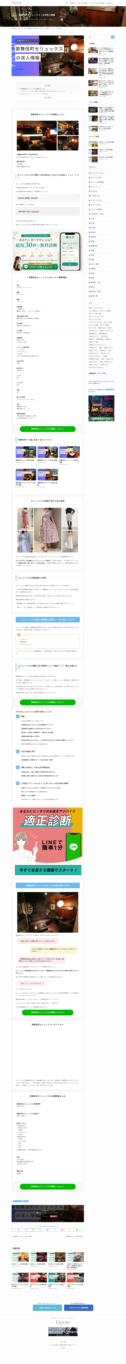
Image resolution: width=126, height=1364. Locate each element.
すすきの (94, 191)
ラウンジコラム (96, 200)
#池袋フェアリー (108, 347)
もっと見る (48, 97)
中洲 (92, 223)
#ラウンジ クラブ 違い (95, 319)
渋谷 (92, 255)
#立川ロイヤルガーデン (95, 356)
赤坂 (92, 273)
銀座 (92, 278)
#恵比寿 (91, 342)
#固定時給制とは (103, 333)
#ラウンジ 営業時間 (105, 311)
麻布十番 (94, 296)
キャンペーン (96, 187)
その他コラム (96, 196)
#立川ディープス (105, 353)
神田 (92, 259)
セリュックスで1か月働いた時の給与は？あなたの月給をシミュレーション (45, 91)
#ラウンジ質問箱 (104, 325)
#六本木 (109, 328)
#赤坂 (102, 359)
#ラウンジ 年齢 (108, 322)
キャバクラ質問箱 (97, 182)
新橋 (92, 241)
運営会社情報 (63, 1345)
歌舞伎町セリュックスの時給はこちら (33, 89)
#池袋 (100, 347)
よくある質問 (54, 1345)
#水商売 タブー (93, 347)
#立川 (109, 350)
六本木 (93, 228)
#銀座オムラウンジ (94, 364)
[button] (18, 1230)
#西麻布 (105, 356)
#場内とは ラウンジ (94, 336)
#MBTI (91, 308)
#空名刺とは (103, 350)
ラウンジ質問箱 (96, 209)
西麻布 (93, 269)
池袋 (92, 250)
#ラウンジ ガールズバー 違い (96, 316)
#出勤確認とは (93, 333)
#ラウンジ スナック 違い (95, 322)
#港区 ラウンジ (93, 350)
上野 (92, 218)
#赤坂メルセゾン (93, 361)
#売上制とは (104, 336)
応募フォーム (71, 1345)
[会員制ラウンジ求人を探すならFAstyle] (17, 3)
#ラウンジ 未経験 (93, 325)
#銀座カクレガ (105, 364)
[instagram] (65, 1342)
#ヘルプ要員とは (93, 311)
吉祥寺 (93, 232)
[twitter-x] (63, 1342)
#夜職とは (91, 339)
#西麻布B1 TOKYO (94, 359)
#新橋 (96, 342)
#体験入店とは (101, 328)
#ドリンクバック (99, 308)
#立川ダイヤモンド (94, 353)
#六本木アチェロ (93, 330)
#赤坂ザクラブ (110, 359)
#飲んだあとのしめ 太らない (96, 367)
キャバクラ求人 (17, 19)
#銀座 (101, 361)
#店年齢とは (108, 339)
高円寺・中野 (96, 291)
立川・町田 (95, 264)
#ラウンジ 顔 (92, 328)
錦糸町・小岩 (96, 282)
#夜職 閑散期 (99, 339)
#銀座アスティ (108, 361)
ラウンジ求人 (96, 205)
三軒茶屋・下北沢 (97, 214)
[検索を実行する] (112, 37)
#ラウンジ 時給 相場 (95, 313)
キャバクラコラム (97, 173)
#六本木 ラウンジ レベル (106, 330)
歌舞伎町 (25, 19)
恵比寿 (93, 237)
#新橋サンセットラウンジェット (97, 344)
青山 (92, 287)
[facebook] (61, 1342)
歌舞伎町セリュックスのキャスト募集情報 (34, 94)
